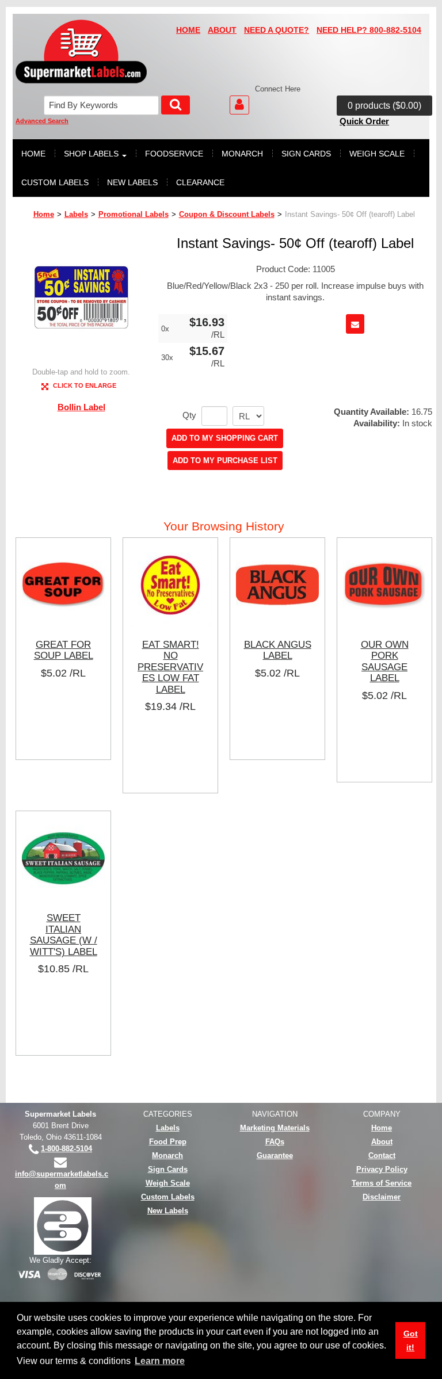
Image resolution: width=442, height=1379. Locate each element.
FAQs (274, 1141)
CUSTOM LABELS (55, 182)
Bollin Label (81, 407)
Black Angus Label (277, 650)
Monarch (167, 1155)
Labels (76, 214)
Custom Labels (168, 1197)
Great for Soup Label (63, 650)
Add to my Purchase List (225, 460)
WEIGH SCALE (377, 153)
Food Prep (167, 1141)
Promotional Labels (133, 214)
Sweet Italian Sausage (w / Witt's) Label (63, 934)
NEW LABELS (132, 182)
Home (43, 214)
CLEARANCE (200, 182)
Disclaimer (382, 1197)
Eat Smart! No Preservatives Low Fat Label (170, 666)
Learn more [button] (160, 1361)
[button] (384, 106)
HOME (188, 30)
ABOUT (222, 30)
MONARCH (242, 153)
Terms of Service (381, 1183)
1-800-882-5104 (66, 1148)
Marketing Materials (275, 1128)
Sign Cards (168, 1169)
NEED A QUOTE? (276, 30)
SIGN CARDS (306, 153)
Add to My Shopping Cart (225, 438)
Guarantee (275, 1155)
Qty (189, 415)
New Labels (167, 1210)
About (382, 1141)
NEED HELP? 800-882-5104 (369, 30)
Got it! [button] (410, 1340)
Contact (381, 1155)
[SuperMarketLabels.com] (81, 51)
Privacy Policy (381, 1169)
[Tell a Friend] (355, 323)
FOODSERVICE (174, 153)
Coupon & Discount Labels (227, 214)
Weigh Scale (168, 1183)
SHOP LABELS (91, 153)
